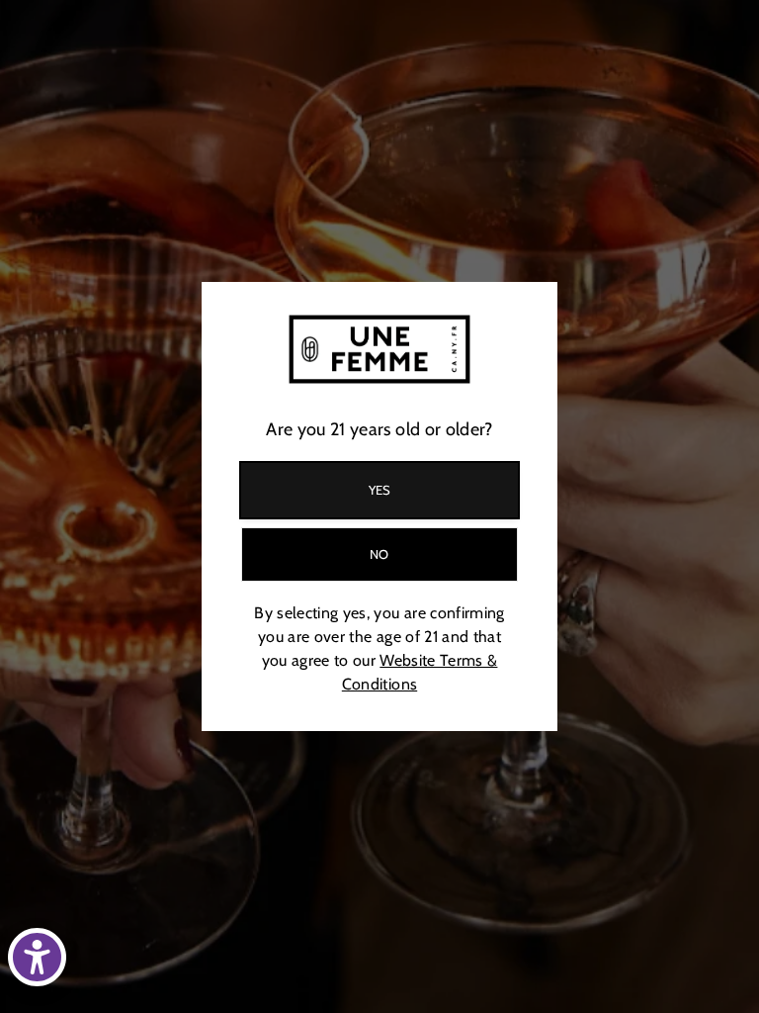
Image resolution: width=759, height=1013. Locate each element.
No (379, 554)
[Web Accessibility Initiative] (37, 957)
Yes (380, 490)
